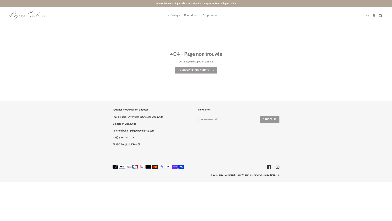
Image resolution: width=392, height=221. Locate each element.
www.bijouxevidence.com (267, 174)
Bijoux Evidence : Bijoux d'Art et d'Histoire (237, 174)
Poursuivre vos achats (193, 70)
